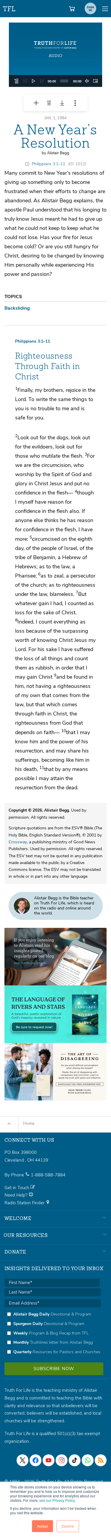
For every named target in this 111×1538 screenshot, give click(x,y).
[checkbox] (52, 1333)
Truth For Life (9, 7)
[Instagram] (61, 1460)
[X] (22, 1460)
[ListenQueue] (17, 81)
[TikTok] (75, 1460)
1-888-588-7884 (48, 1175)
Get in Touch (17, 1188)
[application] (55, 81)
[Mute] (87, 81)
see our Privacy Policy (57, 1500)
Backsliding (17, 308)
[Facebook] (35, 1460)
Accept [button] (42, 1526)
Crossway (18, 842)
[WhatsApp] (88, 1460)
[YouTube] (48, 1460)
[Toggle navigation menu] (105, 8)
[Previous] (25, 81)
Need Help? (16, 1195)
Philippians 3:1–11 (48, 164)
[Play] (33, 81)
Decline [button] (68, 1526)
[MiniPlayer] (95, 81)
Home (28, 1123)
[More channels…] (101, 1460)
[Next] (42, 81)
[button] (55, 55)
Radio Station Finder (25, 1203)
